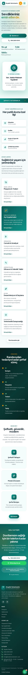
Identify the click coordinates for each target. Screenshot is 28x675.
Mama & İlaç (5, 638)
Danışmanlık (5, 642)
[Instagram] (3, 602)
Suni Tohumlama (6, 635)
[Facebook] (7, 602)
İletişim (3, 616)
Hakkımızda (5, 612)
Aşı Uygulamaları (6, 626)
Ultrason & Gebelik (7, 633)
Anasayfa (4, 609)
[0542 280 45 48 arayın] (20, 3)
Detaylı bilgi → (8, 201)
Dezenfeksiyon (6, 640)
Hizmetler (4, 614)
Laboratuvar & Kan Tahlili (8, 630)
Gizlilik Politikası (6, 672)
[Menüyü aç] (24, 3)
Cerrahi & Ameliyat (7, 628)
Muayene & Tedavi (7, 623)
